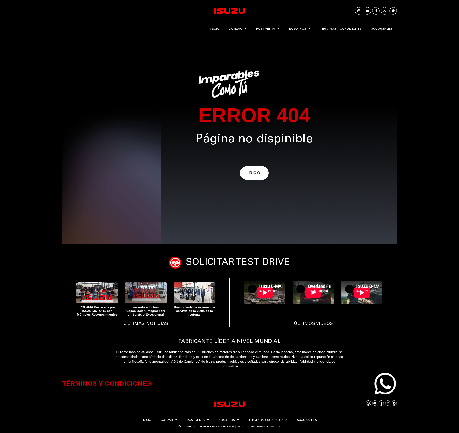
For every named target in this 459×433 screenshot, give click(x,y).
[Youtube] (367, 11)
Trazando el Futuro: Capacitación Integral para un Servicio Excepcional (145, 310)
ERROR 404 (254, 115)
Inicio (214, 28)
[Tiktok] (376, 11)
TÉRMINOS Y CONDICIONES (106, 383)
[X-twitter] (384, 11)
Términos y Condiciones (340, 28)
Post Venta (265, 28)
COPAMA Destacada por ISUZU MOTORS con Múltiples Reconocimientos (97, 310)
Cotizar (235, 28)
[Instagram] (358, 11)
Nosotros (297, 28)
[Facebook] (393, 11)
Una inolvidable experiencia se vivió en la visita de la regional (194, 310)
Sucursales (381, 28)
